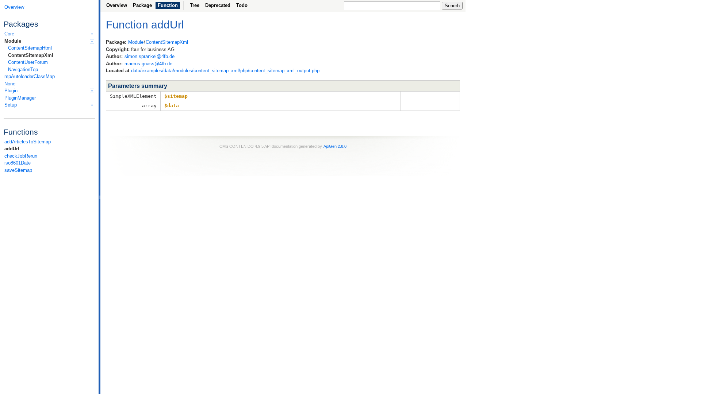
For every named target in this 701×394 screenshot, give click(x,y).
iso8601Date (17, 163)
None (9, 83)
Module (12, 41)
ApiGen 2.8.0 (334, 146)
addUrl (11, 148)
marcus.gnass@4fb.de (148, 63)
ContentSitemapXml (30, 55)
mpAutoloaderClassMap (29, 76)
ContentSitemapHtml (30, 48)
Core (9, 33)
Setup (10, 105)
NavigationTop (23, 69)
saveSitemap (18, 170)
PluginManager (20, 98)
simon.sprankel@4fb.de (150, 56)
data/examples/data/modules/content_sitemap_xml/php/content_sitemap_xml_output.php (225, 70)
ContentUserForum (28, 62)
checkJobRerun (20, 156)
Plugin (11, 90)
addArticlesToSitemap (27, 141)
